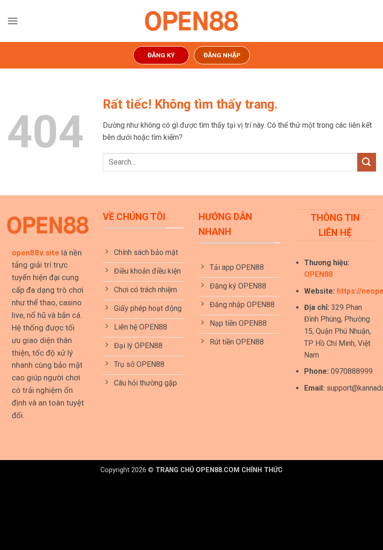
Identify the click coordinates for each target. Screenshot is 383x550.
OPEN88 (318, 274)
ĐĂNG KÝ (161, 55)
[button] (12, 20)
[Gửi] (366, 162)
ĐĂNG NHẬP (222, 55)
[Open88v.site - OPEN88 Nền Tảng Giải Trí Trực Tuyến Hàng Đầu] (191, 21)
